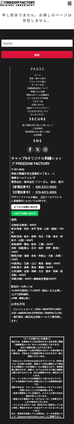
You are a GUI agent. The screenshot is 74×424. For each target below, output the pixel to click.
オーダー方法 (37, 84)
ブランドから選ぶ (37, 81)
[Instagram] (45, 149)
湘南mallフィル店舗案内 (37, 94)
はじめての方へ (37, 114)
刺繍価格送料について (37, 88)
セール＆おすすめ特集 (37, 98)
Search (4, 38)
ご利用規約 (38, 128)
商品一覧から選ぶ (37, 78)
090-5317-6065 (45, 186)
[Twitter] (37, 149)
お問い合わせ (37, 104)
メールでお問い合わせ (26, 207)
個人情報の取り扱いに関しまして (37, 125)
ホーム (38, 74)
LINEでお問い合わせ (25, 213)
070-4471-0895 (45, 192)
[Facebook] (30, 149)
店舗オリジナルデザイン (37, 107)
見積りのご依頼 (37, 91)
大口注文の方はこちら (37, 111)
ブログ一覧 (38, 101)
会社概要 (38, 134)
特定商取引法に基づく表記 (37, 131)
